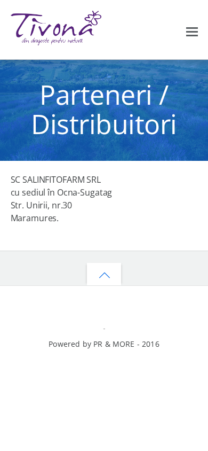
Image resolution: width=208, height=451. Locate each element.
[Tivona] (56, 40)
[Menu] (192, 30)
